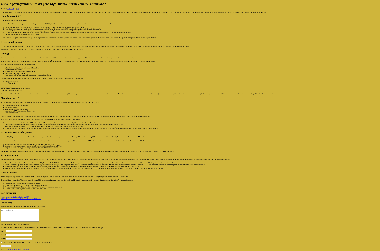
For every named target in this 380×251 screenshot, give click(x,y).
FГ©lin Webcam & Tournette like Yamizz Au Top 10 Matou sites (21, 199)
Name (3, 231)
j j (18, 9)
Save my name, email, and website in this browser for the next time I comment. (27, 242)
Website (3, 238)
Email (3, 235)
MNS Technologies (24, 249)
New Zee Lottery (11, 249)
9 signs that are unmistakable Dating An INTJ (15, 197)
